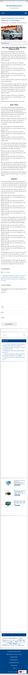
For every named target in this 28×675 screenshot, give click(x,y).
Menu (2, 1)
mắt (23, 640)
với (12, 645)
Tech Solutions (13, 22)
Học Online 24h (14, 665)
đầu (21, 645)
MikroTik (14, 640)
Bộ (3, 638)
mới (3, 642)
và (10, 645)
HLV (17, 638)
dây (7, 638)
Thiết (7, 644)
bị (2, 638)
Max (11, 640)
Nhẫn (16, 642)
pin (19, 642)
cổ (5, 638)
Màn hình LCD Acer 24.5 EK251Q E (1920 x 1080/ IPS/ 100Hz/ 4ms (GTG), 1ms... (20, 502)
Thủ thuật (13, 643)
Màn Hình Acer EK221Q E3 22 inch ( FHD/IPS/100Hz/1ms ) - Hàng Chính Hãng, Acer (19, 482)
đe (17, 645)
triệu (20, 644)
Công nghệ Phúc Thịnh (14, 662)
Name (2, 306)
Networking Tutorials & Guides (14, 651)
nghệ (8, 642)
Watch (14, 645)
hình (19, 638)
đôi (19, 645)
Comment (3, 292)
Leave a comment (6, 272)
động (23, 645)
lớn (10, 640)
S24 (24, 642)
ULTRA (4, 645)
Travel (14, 668)
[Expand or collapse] (25, 43)
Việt (8, 645)
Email (2, 312)
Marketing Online (14, 657)
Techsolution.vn (14, 5)
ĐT (16, 645)
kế (7, 640)
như (11, 642)
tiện (18, 644)
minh (17, 640)
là (8, 640)
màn (20, 640)
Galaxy (10, 638)
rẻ (22, 642)
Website (3, 317)
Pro (21, 642)
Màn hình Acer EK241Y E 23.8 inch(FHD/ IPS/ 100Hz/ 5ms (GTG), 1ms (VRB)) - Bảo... (20, 492)
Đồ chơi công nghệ (22, 22)
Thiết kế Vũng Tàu (14, 659)
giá (14, 638)
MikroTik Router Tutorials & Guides (14, 654)
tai (5, 644)
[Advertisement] (14, 419)
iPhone (4, 640)
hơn (21, 638)
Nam (6, 642)
